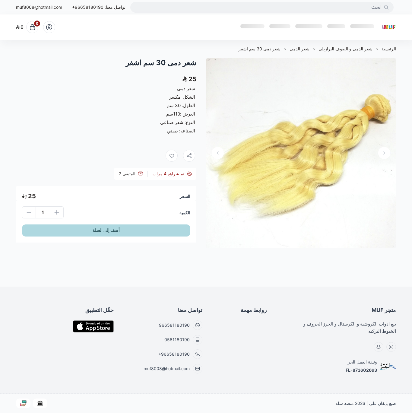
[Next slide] (218, 153)
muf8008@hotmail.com (39, 7)
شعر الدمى (299, 48)
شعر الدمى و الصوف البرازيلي (345, 48)
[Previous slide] (384, 153)
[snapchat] (378, 347)
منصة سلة (344, 403)
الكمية (184, 212)
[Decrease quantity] (29, 212)
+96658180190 (87, 7)
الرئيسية (389, 48)
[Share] (189, 156)
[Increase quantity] (56, 212)
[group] (301, 153)
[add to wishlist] (172, 156)
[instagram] (391, 347)
